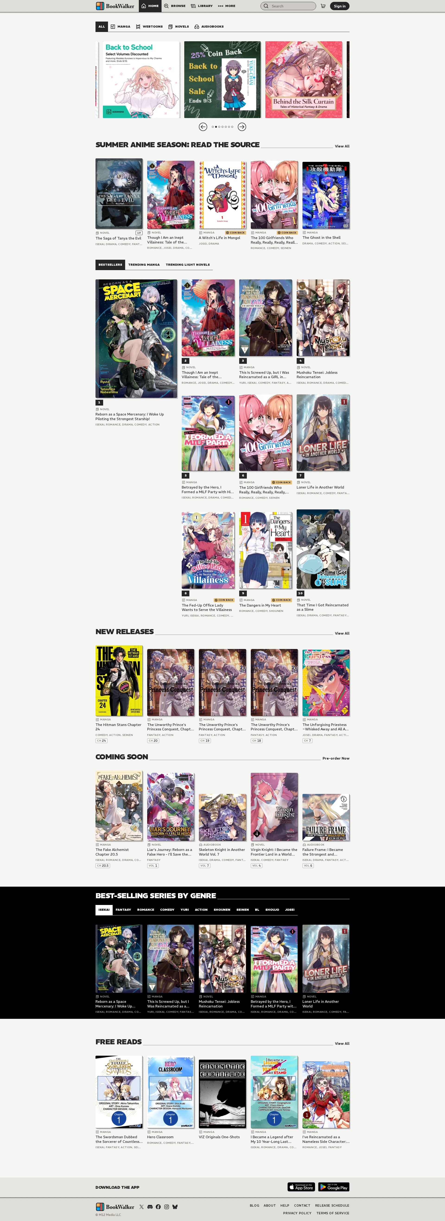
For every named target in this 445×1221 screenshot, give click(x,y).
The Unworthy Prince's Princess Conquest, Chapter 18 (274, 727)
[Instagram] (166, 1207)
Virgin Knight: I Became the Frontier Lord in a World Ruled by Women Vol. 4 (274, 852)
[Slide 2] (222, 79)
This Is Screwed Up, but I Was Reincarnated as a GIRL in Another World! (264, 374)
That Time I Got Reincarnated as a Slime (323, 607)
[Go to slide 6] (229, 127)
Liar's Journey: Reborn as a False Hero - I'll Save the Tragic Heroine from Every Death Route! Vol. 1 (169, 852)
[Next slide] (242, 127)
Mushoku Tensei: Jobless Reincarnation (317, 374)
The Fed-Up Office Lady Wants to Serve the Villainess (207, 607)
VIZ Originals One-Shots (219, 1137)
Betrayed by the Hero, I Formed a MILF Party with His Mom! (207, 489)
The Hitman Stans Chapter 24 (118, 727)
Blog (254, 1205)
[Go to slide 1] (213, 127)
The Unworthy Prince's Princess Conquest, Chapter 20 (170, 727)
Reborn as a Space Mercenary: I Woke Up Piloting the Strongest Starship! (129, 416)
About (270, 1205)
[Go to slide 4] (222, 127)
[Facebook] (158, 1207)
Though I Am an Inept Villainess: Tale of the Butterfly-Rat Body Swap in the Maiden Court (169, 239)
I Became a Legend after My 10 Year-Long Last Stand (272, 1139)
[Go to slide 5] (226, 127)
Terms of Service (333, 1213)
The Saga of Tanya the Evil (118, 238)
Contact (302, 1205)
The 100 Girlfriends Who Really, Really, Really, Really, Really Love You (274, 240)
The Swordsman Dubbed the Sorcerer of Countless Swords (117, 1139)
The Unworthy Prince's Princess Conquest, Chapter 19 (222, 727)
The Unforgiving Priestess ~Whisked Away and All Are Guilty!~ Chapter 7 (325, 727)
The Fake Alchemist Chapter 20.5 (112, 852)
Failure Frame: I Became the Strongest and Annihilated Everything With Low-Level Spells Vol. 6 (325, 852)
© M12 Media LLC (108, 1214)
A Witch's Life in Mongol (219, 238)
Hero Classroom (160, 1137)
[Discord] (150, 1207)
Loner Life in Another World (320, 487)
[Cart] (323, 6)
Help (284, 1205)
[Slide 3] (303, 79)
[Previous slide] (203, 127)
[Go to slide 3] (219, 127)
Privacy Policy (297, 1213)
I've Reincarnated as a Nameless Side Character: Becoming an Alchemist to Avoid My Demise (324, 1139)
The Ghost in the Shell (321, 237)
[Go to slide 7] (232, 127)
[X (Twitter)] (141, 1207)
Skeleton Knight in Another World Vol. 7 (222, 852)
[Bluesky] (175, 1207)
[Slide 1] (141, 79)
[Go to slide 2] (216, 127)
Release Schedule (332, 1205)
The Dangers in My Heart (260, 605)
